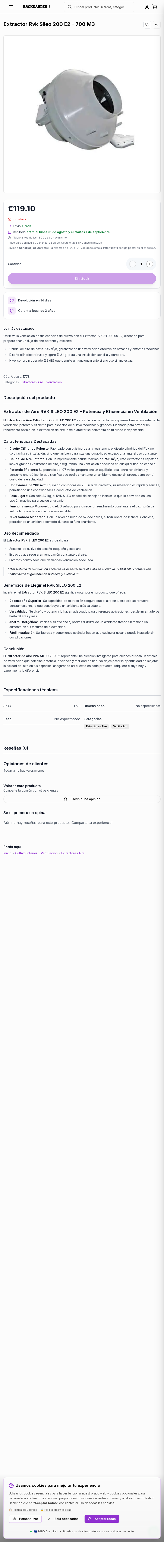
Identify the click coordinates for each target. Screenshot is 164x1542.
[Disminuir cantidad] (132, 264)
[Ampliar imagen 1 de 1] (82, 114)
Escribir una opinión (85, 799)
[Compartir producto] (157, 24)
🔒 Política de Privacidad (56, 1509)
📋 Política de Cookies (23, 1509)
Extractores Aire (32, 382)
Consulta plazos (92, 242)
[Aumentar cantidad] (149, 264)
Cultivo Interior (26, 853)
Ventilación (54, 382)
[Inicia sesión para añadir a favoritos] (147, 24)
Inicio (7, 853)
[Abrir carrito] (154, 6)
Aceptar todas (105, 1519)
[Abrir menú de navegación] (11, 7)
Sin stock (82, 278)
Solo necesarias (66, 1519)
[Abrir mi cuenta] (146, 6)
